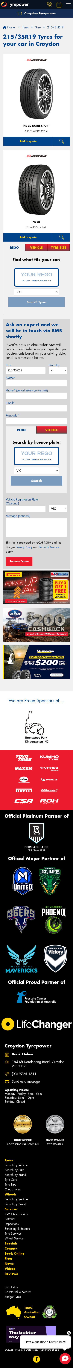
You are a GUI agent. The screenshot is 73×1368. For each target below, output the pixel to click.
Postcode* (12, 415)
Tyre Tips (10, 1184)
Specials (11, 1243)
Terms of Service (49, 547)
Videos (10, 1269)
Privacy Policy (24, 547)
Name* (10, 378)
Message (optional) (18, 516)
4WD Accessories (16, 1214)
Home (10, 27)
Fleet (8, 1258)
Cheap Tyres (12, 1189)
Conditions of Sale (49, 1349)
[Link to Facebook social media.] (36, 1359)
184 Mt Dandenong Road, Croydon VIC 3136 (38, 1064)
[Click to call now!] (49, 4)
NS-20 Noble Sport (36, 125)
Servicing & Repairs (17, 1229)
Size (8, 365)
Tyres (9, 1160)
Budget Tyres (13, 1297)
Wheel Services (15, 1238)
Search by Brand (15, 1175)
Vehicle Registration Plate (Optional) (22, 501)
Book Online (14, 1253)
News (9, 1264)
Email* (10, 403)
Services (11, 1209)
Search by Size (14, 1170)
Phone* (27, 390)
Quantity (54, 365)
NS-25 (36, 221)
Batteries (10, 1219)
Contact (11, 1248)
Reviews (11, 1274)
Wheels (10, 1194)
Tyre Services (13, 1234)
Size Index (11, 1287)
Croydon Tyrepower (39, 13)
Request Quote (19, 561)
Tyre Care (11, 1180)
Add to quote (28, 141)
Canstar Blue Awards (18, 1292)
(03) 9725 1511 (24, 1074)
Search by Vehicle (16, 1165)
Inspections (12, 1224)
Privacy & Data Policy (26, 1349)
